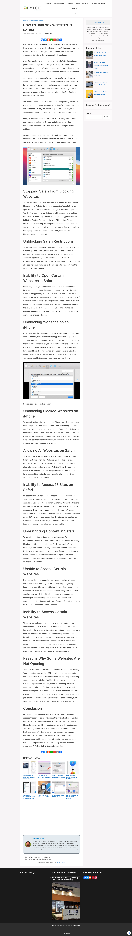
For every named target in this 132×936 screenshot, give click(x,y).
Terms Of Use (71, 925)
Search (88, 113)
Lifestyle (70, 4)
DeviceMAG (25, 20)
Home (53, 925)
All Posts (75, 8)
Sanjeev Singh (38, 838)
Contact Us (77, 925)
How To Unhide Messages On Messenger (38, 859)
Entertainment (59, 4)
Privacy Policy (63, 925)
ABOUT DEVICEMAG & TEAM (98, 22)
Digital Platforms (82, 4)
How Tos (94, 4)
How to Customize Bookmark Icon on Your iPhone (101, 65)
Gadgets (48, 4)
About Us (57, 925)
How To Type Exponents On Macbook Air (37, 857)
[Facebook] (42, 40)
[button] (75, 13)
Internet (41, 20)
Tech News (101, 4)
